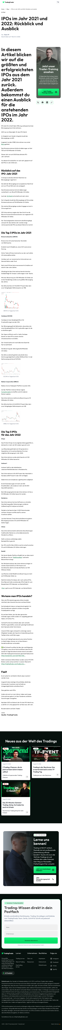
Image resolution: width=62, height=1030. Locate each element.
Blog (8, 9)
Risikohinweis (42, 965)
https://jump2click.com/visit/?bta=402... (13, 655)
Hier (3, 588)
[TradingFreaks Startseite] (8, 953)
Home (2, 9)
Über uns (29, 958)
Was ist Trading (20, 962)
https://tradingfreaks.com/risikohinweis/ (28, 992)
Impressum (42, 958)
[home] (9, 2)
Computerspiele (6, 392)
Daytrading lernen (19, 966)
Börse (3, 144)
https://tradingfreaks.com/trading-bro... (13, 664)
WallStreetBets (17, 557)
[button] (57, 2)
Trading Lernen (20, 958)
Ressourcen (30, 962)
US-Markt (10, 196)
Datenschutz (42, 962)
